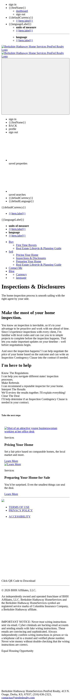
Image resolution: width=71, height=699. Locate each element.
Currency (21, 271)
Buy (11, 238)
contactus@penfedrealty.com (18, 694)
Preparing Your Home (28, 258)
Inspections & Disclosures (31, 254)
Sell (11, 248)
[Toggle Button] (35, 83)
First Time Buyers (26, 241)
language (21, 274)
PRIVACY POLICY (21, 507)
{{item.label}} (24, 20)
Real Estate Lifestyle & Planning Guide (38, 245)
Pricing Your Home (27, 251)
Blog (11, 267)
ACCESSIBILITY (20, 513)
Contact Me (15, 264)
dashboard (22, 11)
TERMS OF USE (19, 503)
